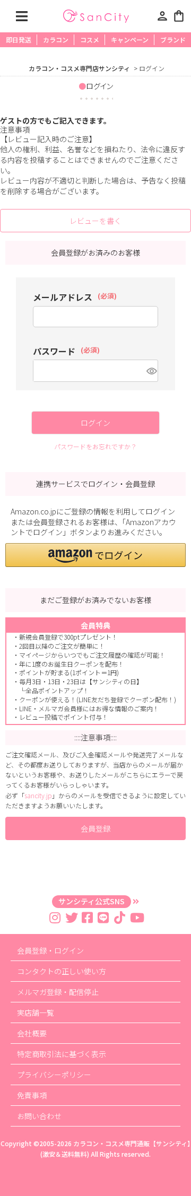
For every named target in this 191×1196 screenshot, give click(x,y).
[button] (95, 555)
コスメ (89, 39)
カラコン (55, 39)
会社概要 (32, 1033)
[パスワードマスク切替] (151, 370)
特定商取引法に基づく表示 (61, 1054)
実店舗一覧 (35, 1012)
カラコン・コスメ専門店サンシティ (79, 68)
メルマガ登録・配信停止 (58, 992)
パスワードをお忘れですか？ (95, 446)
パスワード (66, 351)
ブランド (173, 39)
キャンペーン (130, 39)
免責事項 (32, 1095)
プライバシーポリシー (54, 1074)
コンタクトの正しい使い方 (61, 971)
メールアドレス (75, 297)
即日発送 (18, 39)
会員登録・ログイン (50, 950)
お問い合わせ (39, 1116)
